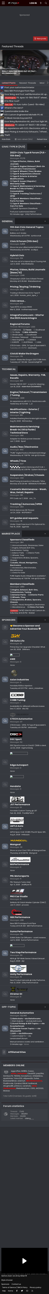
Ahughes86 (8, 1086)
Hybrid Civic (17, 255)
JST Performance (20, 804)
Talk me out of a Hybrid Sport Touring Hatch (29, 261)
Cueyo (31, 1071)
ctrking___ (29, 1118)
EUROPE (15, 342)
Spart (23, 441)
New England (18, 339)
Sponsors (5, 1284)
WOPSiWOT (27, 512)
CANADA (32, 339)
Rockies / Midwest (20, 337)
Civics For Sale (18, 572)
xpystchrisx (8, 1078)
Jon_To (32, 498)
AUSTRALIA (28, 342)
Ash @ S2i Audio (38, 455)
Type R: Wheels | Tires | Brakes (27, 171)
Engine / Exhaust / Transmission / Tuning (28, 394)
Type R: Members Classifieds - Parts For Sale (26, 199)
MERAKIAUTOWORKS (37, 483)
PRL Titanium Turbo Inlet (20, 882)
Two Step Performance (23, 952)
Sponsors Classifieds (22, 539)
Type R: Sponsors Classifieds (25, 208)
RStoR (24, 1083)
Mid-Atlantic (30, 332)
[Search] (45, 3)
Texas (28, 329)
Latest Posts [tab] (9, 82)
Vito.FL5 (25, 708)
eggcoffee (15, 1071)
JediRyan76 (26, 884)
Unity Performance (21, 974)
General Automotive (22, 1012)
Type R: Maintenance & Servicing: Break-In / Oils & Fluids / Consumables (27, 188)
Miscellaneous (18, 607)
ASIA (39, 342)
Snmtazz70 (8, 1076)
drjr (23, 961)
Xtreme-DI (16, 993)
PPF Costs (14, 498)
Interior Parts (33, 553)
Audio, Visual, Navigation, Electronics (24, 563)
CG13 (32, 1088)
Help (4, 1291)
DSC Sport (16, 739)
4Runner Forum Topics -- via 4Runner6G (25, 1029)
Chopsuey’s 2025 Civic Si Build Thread (26, 278)
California (16, 329)
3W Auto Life (17, 640)
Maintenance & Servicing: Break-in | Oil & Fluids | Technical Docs (25, 429)
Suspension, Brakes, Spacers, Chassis (24, 558)
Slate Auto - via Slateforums (26, 1018)
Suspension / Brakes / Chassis (27, 475)
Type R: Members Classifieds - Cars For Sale (26, 204)
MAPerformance (19, 864)
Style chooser (7, 1280)
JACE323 (39, 1088)
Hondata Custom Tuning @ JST (23, 810)
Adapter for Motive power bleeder (25, 438)
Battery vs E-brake (18, 233)
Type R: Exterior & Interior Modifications (23, 177)
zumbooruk (36, 235)
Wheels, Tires (18, 555)
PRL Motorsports (19, 876)
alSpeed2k (28, 1078)
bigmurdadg (27, 748)
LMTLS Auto (16, 826)
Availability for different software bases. (27, 706)
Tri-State (16, 332)
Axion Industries (19, 679)
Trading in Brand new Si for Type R (25, 293)
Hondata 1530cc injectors (21, 685)
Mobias (6, 1090)
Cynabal (18, 1083)
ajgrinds (25, 526)
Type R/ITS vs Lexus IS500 (21, 307)
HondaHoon (26, 1076)
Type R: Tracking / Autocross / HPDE (26, 194)
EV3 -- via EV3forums (22, 1033)
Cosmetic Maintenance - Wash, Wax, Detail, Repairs (28, 491)
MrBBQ (24, 1071)
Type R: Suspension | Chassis (26, 173)
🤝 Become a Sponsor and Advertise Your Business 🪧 (25, 627)
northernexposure (29, 309)
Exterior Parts (18, 553)
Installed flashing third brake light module (28, 418)
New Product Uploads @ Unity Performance (29, 980)
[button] (3, 3)
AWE (12, 659)
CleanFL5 (31, 1073)
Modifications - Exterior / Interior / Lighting (24, 411)
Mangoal (15, 844)
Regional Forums (20, 324)
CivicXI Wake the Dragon (24, 353)
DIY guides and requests (24, 518)
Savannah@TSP (35, 362)
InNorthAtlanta (27, 264)
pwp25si (40, 1073)
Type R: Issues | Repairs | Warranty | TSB (23, 182)
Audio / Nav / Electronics (24, 446)
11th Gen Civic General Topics (26, 227)
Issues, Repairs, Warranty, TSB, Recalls (28, 376)
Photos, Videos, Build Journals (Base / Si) (27, 271)
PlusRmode (8, 1083)
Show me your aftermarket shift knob (26, 247)
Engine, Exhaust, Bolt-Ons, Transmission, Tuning (22, 549)
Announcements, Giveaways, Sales (27, 545)
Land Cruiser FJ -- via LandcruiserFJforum (20, 1037)
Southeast (40, 329)
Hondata (15, 786)
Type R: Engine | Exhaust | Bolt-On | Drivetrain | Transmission (27, 167)
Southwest (32, 334)
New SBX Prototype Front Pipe (23, 923)
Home (10, 1291)
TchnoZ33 (18, 1078)
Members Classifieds (22, 584)
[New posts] (40, 3)
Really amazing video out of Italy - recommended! (19, 72)
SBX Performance (20, 917)
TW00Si (17, 1076)
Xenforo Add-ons (14, 1276)
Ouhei (36, 1078)
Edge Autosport (19, 765)
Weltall (32, 613)
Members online (13, 1065)
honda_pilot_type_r (29, 295)
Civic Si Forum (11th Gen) (24, 241)
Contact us (16, 1284)
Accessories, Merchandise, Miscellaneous (23, 568)
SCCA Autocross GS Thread (22, 510)
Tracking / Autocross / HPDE (26, 504)
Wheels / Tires (18, 460)
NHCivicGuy (27, 421)
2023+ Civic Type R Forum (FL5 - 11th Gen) (28, 154)
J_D (31, 403)
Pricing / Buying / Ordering (25, 286)
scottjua (34, 249)
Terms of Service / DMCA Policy (14, 1287)
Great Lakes (17, 334)
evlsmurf (21, 1081)
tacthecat (32, 1083)
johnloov (18, 1086)
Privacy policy (35, 1287)
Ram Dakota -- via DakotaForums (27, 1021)
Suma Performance (21, 931)
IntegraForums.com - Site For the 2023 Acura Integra (27, 316)
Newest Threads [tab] (27, 82)
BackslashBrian (10, 1081)
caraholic (27, 1086)
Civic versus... (18, 300)
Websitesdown (34, 281)
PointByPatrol (28, 813)
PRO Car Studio (19, 896)
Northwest (37, 337)
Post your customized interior (23, 211)
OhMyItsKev (38, 1076)
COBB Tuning (17, 700)
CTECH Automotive (21, 718)
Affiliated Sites (17, 1052)
